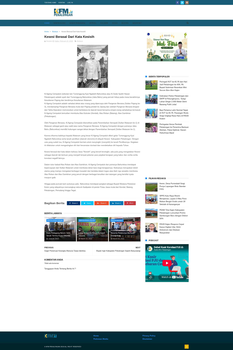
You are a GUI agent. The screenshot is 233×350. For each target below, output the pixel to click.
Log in (70, 2)
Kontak (62, 2)
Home (46, 23)
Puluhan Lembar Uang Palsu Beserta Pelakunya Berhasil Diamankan (123, 233)
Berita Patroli (117, 220)
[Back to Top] (187, 347)
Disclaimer (147, 339)
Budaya (125, 23)
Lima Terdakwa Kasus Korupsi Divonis (91, 234)
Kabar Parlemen (77, 23)
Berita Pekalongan (55, 220)
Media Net (137, 23)
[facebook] (177, 2)
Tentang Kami (50, 2)
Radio (115, 23)
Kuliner (104, 23)
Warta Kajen (60, 23)
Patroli (93, 23)
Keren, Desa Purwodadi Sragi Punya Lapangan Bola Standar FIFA (173, 186)
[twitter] (182, 2)
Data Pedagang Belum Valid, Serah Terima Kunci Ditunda (58, 234)
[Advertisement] (139, 12)
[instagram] (187, 2)
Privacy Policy (149, 336)
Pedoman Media (100, 339)
